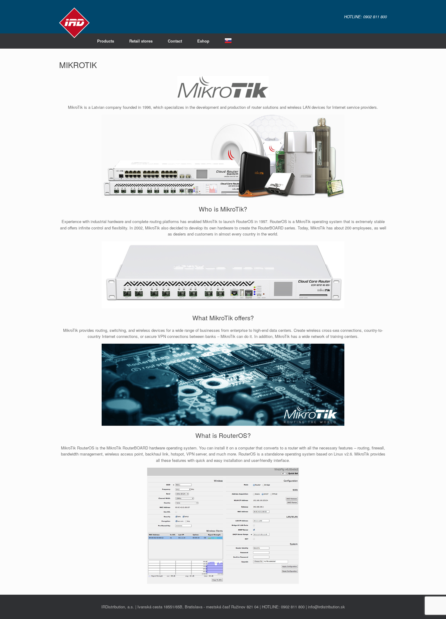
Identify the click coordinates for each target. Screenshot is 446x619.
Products (105, 41)
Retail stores (141, 41)
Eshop (203, 41)
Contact (175, 41)
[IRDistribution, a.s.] (74, 23)
